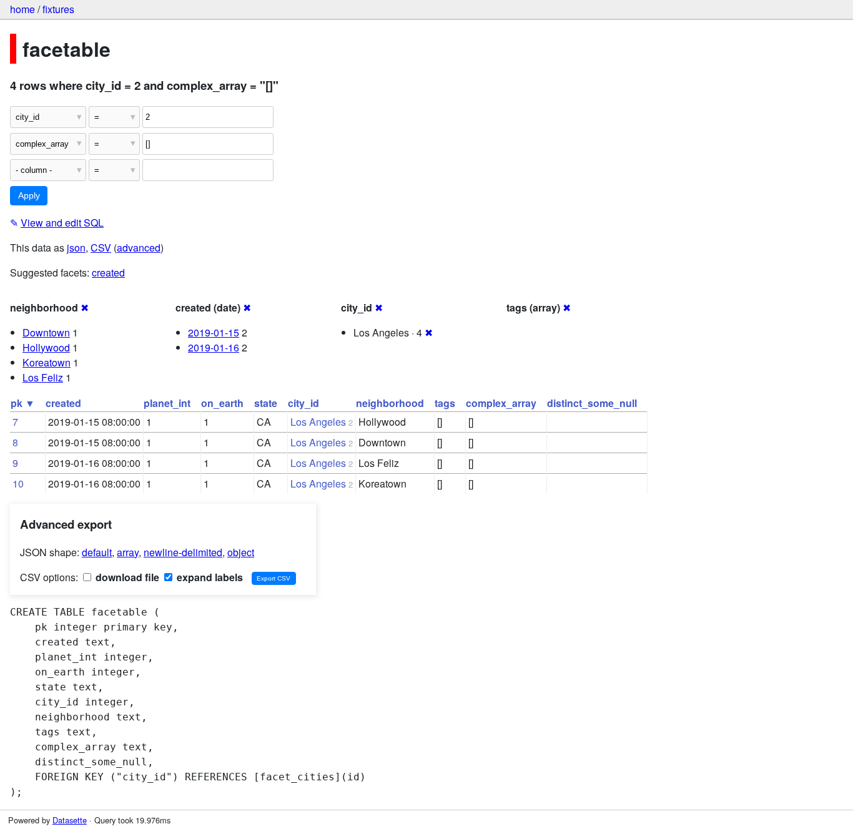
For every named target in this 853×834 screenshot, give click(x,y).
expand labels (208, 577)
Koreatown (46, 362)
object (240, 552)
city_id (303, 403)
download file (126, 577)
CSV (101, 247)
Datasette (69, 820)
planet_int (167, 403)
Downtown (46, 332)
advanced (138, 247)
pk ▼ (23, 403)
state (265, 403)
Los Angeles (318, 422)
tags (445, 403)
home (22, 9)
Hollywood (46, 347)
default (97, 552)
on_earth (222, 403)
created (108, 272)
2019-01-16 (213, 347)
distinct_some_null (592, 403)
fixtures (58, 9)
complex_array (501, 403)
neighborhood (390, 403)
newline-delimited (183, 552)
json (76, 247)
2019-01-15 (213, 332)
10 (18, 483)
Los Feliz (42, 377)
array (128, 552)
